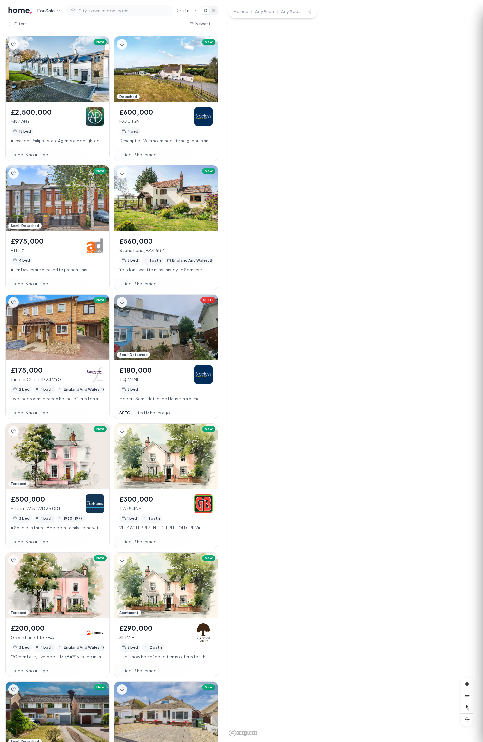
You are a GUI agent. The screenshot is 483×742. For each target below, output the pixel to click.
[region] (353, 371)
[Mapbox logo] (243, 733)
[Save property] (13, 44)
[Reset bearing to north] (467, 707)
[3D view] (467, 719)
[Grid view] (205, 10)
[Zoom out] (467, 696)
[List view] (213, 10)
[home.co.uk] (20, 10)
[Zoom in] (467, 684)
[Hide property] (26, 44)
